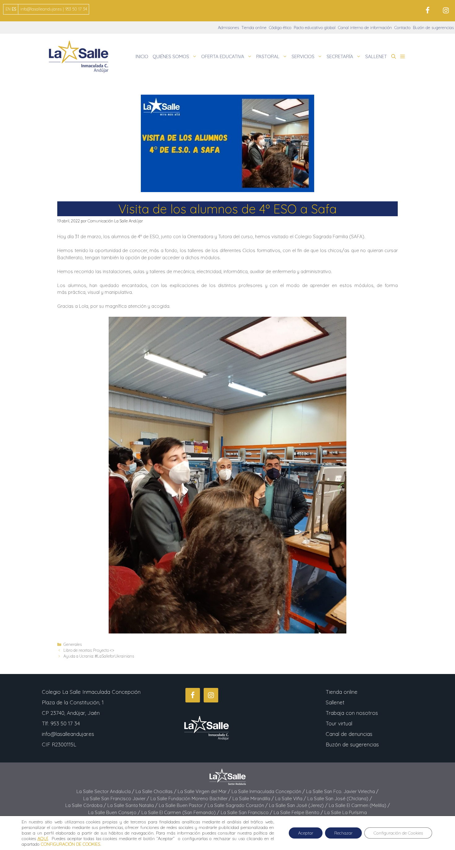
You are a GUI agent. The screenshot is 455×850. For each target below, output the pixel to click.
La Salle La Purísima (345, 812)
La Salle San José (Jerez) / (299, 805)
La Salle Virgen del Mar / (205, 791)
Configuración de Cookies (398, 833)
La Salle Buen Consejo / (114, 812)
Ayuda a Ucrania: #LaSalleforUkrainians (98, 656)
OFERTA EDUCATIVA (222, 56)
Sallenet (335, 702)
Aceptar (305, 833)
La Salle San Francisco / (247, 812)
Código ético (280, 27)
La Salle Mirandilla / (253, 798)
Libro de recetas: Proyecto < (88, 650)
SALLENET (376, 56)
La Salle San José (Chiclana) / (339, 798)
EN (8, 8)
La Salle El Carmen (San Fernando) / (181, 812)
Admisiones (228, 27)
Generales (72, 644)
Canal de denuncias (349, 734)
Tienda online (253, 27)
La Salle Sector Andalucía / (106, 791)
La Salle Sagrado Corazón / (238, 805)
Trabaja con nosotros (352, 713)
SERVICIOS (303, 56)
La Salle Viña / (291, 798)
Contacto (402, 27)
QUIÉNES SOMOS (171, 56)
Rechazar (343, 833)
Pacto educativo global (315, 27)
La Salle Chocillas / (157, 791)
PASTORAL (268, 56)
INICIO (142, 56)
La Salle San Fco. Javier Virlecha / (342, 791)
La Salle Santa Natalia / (133, 805)
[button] (393, 56)
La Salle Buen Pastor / (183, 805)
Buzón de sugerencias (433, 27)
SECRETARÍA (340, 56)
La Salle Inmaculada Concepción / (269, 791)
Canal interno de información (365, 27)
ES (14, 8)
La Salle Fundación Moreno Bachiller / (191, 798)
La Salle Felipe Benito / (299, 812)
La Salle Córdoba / (86, 805)
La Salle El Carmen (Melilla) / (359, 805)
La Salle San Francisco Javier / (116, 798)
